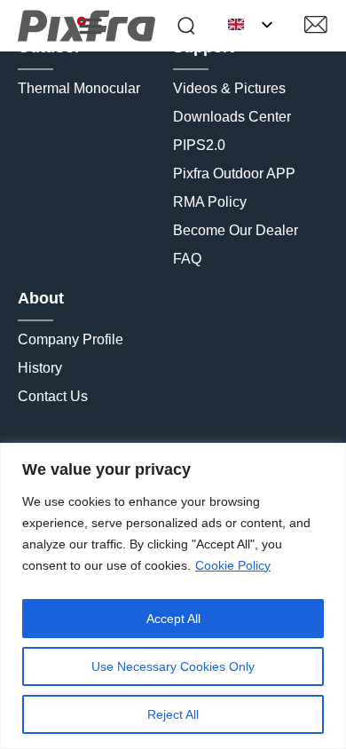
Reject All (173, 714)
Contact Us (53, 396)
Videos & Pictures (229, 88)
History (40, 367)
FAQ (187, 258)
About (41, 298)
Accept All (173, 618)
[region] (173, 596)
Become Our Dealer (235, 230)
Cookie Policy (233, 565)
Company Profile (70, 339)
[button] (90, 25)
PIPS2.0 (199, 145)
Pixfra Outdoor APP (234, 173)
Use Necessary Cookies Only (173, 666)
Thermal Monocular (79, 88)
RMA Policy (210, 201)
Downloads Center (232, 116)
